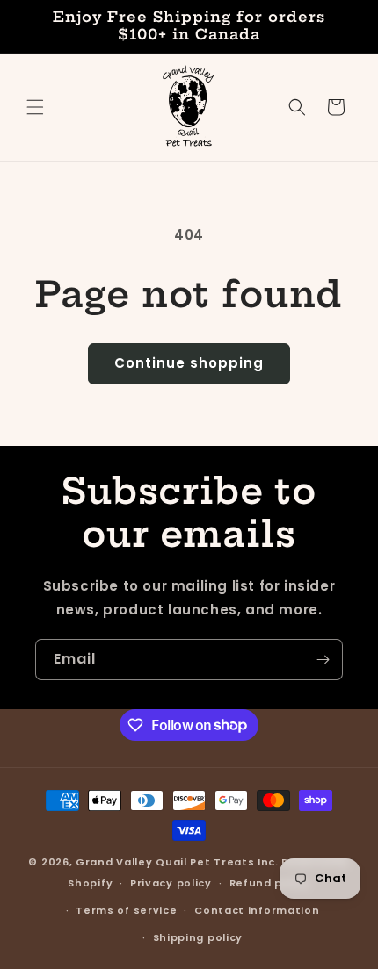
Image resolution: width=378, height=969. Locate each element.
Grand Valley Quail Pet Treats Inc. (177, 862)
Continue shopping (189, 363)
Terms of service (126, 910)
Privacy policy (171, 883)
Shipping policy (198, 937)
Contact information (256, 910)
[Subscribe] (322, 659)
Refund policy (269, 883)
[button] (35, 107)
